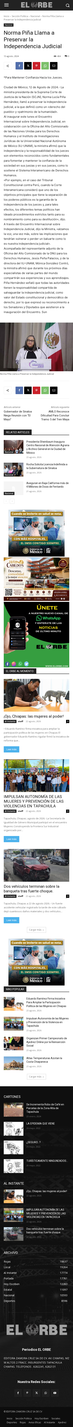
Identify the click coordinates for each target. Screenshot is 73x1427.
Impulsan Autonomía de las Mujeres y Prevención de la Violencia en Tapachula (47, 1022)
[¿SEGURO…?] (13, 1147)
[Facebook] (19, 65)
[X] (28, 65)
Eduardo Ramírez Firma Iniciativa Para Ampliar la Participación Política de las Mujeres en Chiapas (46, 1002)
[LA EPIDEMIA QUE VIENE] (13, 1129)
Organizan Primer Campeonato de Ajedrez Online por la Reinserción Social (46, 1042)
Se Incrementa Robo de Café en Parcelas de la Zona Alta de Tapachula (45, 1108)
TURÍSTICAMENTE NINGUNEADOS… (47, 1160)
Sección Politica (20, 16)
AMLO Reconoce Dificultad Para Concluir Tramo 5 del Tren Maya (55, 415)
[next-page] (12, 501)
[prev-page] (6, 501)
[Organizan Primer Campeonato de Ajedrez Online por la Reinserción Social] (13, 1043)
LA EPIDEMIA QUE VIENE (40, 1123)
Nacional (35, 16)
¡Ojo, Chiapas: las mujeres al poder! (34, 716)
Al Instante (10, 721)
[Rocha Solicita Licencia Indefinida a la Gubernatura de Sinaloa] (13, 470)
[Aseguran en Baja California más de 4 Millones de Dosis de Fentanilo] (13, 488)
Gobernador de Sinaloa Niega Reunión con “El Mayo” (18, 415)
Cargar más (35, 929)
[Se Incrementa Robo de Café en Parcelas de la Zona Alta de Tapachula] (13, 1110)
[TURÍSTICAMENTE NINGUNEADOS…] (13, 1166)
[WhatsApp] (45, 65)
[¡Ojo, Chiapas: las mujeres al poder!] (36, 695)
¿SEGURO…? (33, 1142)
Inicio (6, 16)
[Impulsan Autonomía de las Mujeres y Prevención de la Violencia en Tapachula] (13, 1024)
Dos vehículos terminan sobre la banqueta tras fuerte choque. (31, 888)
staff (20, 721)
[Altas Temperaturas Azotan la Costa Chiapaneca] (13, 1063)
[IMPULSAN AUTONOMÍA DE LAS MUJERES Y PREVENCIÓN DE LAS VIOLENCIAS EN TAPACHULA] (36, 775)
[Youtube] (55, 1393)
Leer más (11, 749)
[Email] (53, 65)
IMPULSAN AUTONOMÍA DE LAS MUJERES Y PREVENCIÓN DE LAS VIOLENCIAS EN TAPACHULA (34, 801)
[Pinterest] (36, 65)
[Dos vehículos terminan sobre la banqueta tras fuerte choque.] (36, 865)
